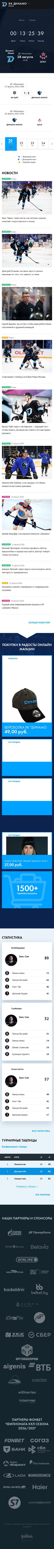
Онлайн (32, 20)
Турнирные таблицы (19, 1140)
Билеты (21, 20)
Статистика (12, 937)
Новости (10, 173)
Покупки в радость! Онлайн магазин (27, 647)
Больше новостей (39, 622)
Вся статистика (41, 1131)
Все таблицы (43, 1194)
